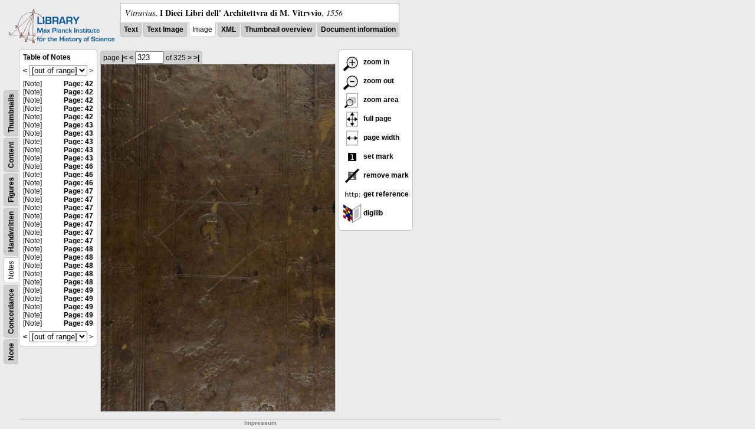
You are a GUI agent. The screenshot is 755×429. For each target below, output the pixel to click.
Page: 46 (78, 166)
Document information (358, 29)
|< (124, 58)
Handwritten (11, 231)
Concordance (11, 311)
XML (228, 29)
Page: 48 (78, 249)
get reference (385, 194)
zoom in (375, 62)
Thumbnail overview (278, 29)
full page (377, 118)
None (11, 352)
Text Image (165, 29)
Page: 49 (78, 290)
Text (131, 29)
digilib (372, 213)
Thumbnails (11, 113)
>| (196, 58)
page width (380, 137)
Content (11, 155)
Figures (11, 189)
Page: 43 (78, 125)
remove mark (385, 175)
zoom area (380, 100)
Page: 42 (78, 84)
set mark (377, 156)
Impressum (260, 423)
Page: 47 (78, 191)
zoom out (378, 81)
